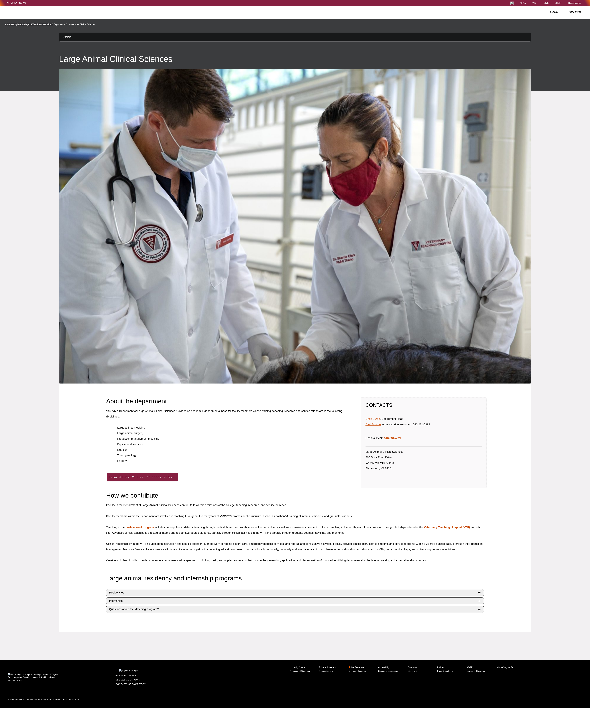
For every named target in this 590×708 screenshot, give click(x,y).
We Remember (357, 667)
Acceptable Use (326, 671)
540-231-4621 (392, 438)
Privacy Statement (327, 667)
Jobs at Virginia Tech (505, 667)
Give (546, 3)
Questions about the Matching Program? (134, 609)
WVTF (469, 667)
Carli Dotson (373, 424)
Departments (60, 24)
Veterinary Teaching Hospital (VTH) (447, 527)
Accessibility (383, 667)
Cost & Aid (412, 667)
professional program (140, 527)
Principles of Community (300, 671)
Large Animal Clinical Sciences (81, 24)
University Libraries (357, 671)
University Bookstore (476, 671)
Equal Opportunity (445, 671)
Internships (116, 600)
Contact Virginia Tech (131, 684)
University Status (297, 667)
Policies (440, 667)
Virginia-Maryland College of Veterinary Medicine (29, 24)
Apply (523, 3)
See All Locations (129, 680)
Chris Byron (373, 418)
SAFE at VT (413, 671)
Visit (535, 3)
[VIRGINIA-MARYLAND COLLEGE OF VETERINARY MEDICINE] (33, 12)
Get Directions (127, 675)
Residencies (116, 592)
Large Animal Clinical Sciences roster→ (142, 477)
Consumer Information (388, 671)
